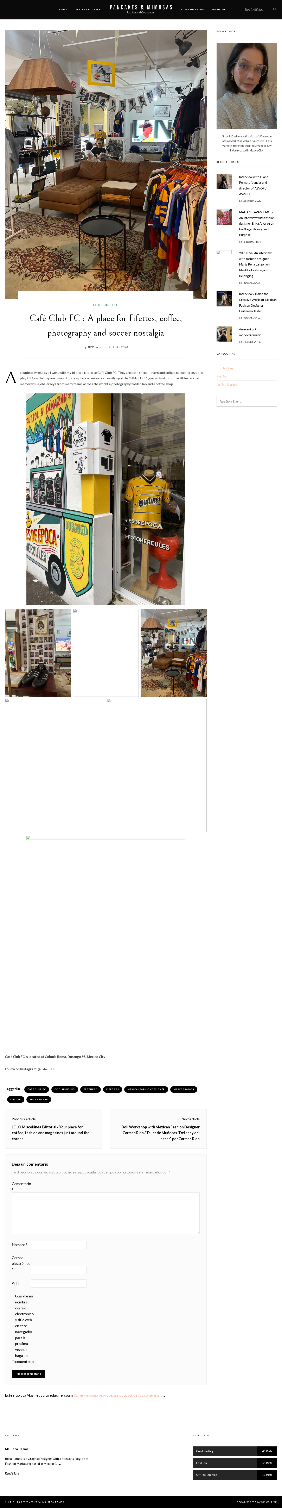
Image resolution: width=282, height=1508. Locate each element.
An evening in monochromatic (250, 332)
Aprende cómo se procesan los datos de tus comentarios (119, 1395)
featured (91, 1089)
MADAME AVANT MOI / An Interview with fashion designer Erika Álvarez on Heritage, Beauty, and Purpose (257, 223)
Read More (12, 1473)
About (62, 9)
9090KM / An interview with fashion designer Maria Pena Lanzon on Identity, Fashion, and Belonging (255, 264)
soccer (15, 1099)
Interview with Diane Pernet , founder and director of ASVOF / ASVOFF (253, 185)
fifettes (112, 1089)
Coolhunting (193, 9)
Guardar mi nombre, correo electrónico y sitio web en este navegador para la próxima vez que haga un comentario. (24, 1329)
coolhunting (65, 1089)
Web (16, 1283)
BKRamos (94, 347)
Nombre (19, 1244)
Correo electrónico (21, 1263)
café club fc (36, 1089)
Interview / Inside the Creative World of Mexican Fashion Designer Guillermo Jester (258, 302)
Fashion (218, 9)
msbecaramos (184, 1089)
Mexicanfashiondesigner (146, 1089)
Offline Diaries (88, 9)
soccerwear (39, 1099)
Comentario (21, 1186)
